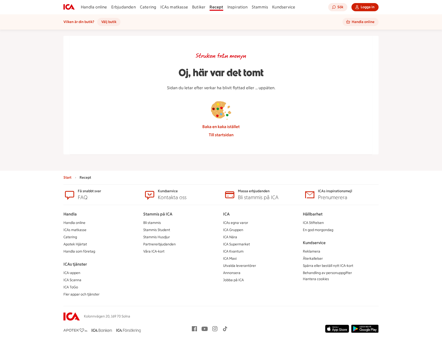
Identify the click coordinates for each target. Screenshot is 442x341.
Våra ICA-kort (153, 251)
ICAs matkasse (174, 7)
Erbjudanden (123, 7)
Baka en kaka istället (221, 126)
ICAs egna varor (235, 223)
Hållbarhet (313, 214)
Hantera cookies (316, 279)
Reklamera (311, 251)
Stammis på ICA (157, 214)
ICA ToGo (70, 287)
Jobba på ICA (233, 280)
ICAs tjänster (75, 264)
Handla (70, 214)
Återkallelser (313, 258)
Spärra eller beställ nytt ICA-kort (328, 266)
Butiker (198, 7)
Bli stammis (152, 223)
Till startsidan (221, 134)
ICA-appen (71, 273)
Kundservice (283, 7)
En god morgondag (318, 230)
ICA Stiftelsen (313, 223)
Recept (216, 7)
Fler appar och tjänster (81, 294)
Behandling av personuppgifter (327, 273)
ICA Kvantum (233, 251)
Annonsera (231, 273)
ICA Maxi (230, 258)
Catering (148, 7)
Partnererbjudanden (159, 244)
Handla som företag (79, 251)
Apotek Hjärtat (75, 244)
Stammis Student (156, 230)
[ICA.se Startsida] (69, 7)
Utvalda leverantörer (239, 266)
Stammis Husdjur (156, 237)
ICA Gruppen (233, 230)
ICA (226, 214)
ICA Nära (230, 237)
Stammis (260, 7)
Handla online (94, 7)
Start (67, 177)
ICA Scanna (72, 280)
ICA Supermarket (236, 244)
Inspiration (237, 7)
